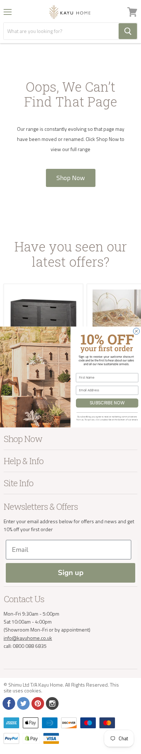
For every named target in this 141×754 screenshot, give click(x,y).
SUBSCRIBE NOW (107, 403)
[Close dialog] (136, 331)
